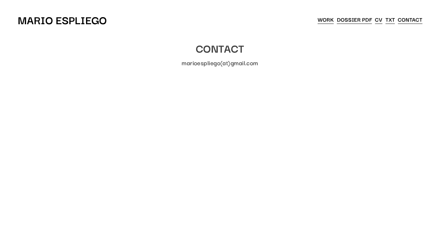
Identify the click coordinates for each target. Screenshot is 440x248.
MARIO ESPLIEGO (62, 19)
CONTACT (410, 19)
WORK (326, 19)
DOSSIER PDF (354, 19)
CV (378, 19)
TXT (390, 19)
